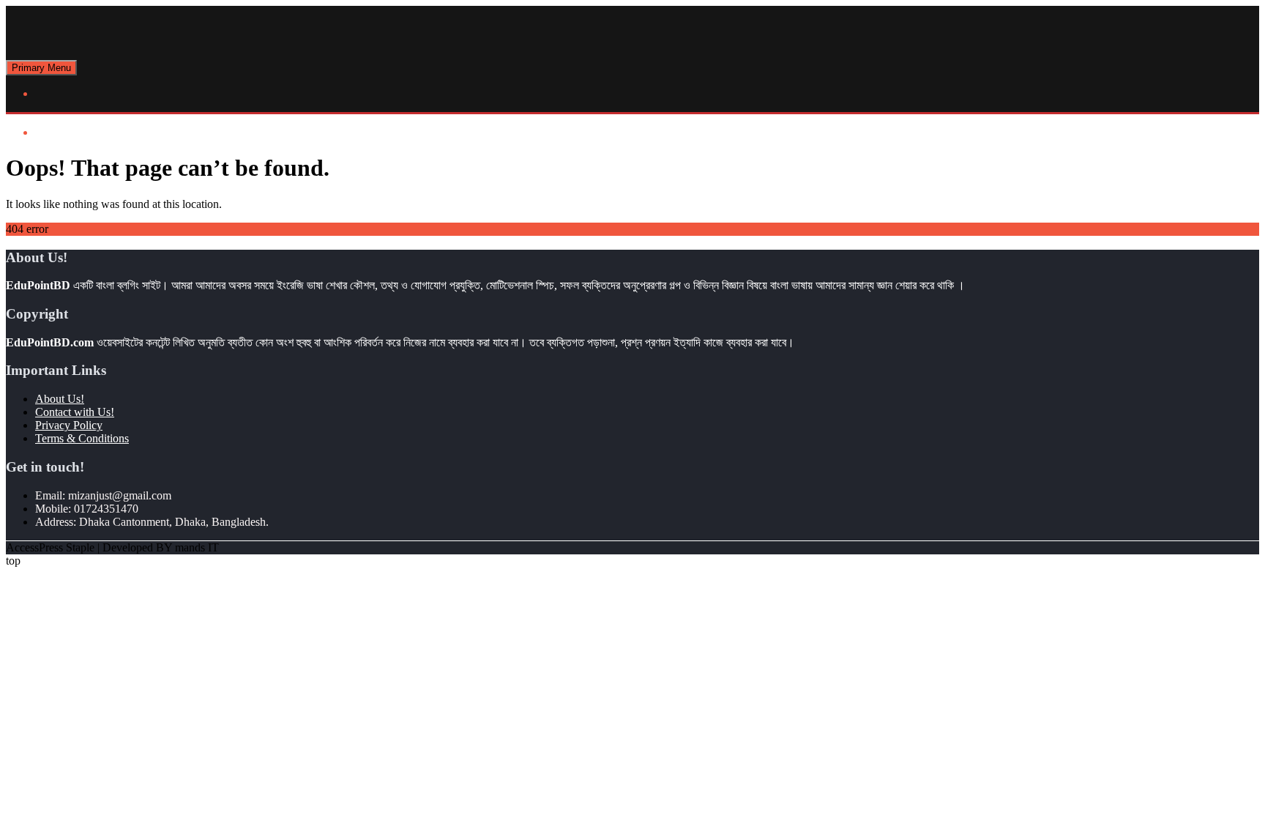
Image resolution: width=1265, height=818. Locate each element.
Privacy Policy (68, 425)
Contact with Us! (74, 412)
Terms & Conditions (82, 438)
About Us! (59, 399)
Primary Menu (41, 67)
